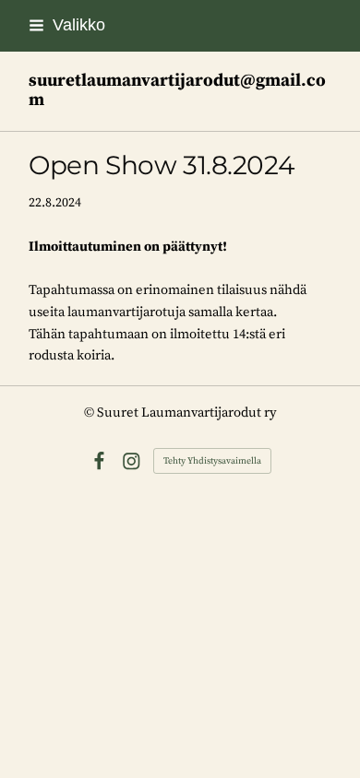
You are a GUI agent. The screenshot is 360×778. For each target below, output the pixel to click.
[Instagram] (131, 461)
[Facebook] (99, 461)
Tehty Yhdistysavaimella (212, 460)
